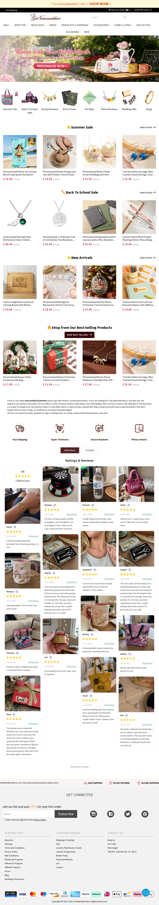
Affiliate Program (12, 867)
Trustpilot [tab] (90, 450)
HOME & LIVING (123, 25)
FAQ (58, 844)
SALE (6, 25)
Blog (7, 875)
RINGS (53, 25)
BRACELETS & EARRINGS (75, 25)
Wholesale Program (14, 859)
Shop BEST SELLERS (77, 334)
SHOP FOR (20, 25)
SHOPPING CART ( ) (143, 10)
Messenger (113, 847)
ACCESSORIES (102, 25)
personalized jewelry (36, 400)
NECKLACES (38, 25)
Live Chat (112, 844)
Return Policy (62, 855)
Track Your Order (117, 10)
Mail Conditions (12, 855)
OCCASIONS (73, 31)
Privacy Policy (39, 819)
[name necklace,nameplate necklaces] (46, 16)
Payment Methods (64, 859)
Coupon (59, 867)
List (57, 863)
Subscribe (66, 813)
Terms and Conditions (15, 847)
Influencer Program (14, 863)
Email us (111, 840)
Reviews (8, 871)
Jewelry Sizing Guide (65, 851)
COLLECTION (143, 25)
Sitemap (8, 844)
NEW (87, 31)
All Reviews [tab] (69, 450)
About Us (9, 840)
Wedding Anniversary (14, 879)
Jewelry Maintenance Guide (69, 847)
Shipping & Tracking (65, 840)
